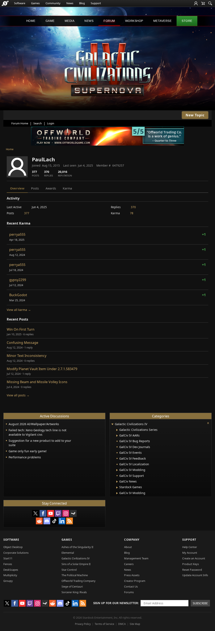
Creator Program (134, 581)
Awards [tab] (51, 188)
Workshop (134, 20)
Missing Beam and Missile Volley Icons (37, 382)
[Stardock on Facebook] (43, 513)
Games (35, 3)
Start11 (7, 558)
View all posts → (18, 395)
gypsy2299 (17, 279)
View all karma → (19, 310)
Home (30, 20)
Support (96, 3)
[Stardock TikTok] (54, 521)
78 (131, 213)
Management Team (136, 558)
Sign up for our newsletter (115, 603)
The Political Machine (75, 575)
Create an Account (193, 558)
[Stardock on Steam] (73, 513)
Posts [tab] (35, 188)
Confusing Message (22, 342)
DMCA (122, 624)
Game (50, 20)
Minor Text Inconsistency (26, 355)
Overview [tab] (17, 188)
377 (26, 213)
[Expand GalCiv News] (117, 482)
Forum (109, 20)
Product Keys (190, 564)
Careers (129, 564)
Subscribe (200, 603)
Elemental (68, 553)
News (69, 3)
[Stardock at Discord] (47, 521)
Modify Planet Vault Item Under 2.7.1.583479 (42, 369)
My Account (189, 553)
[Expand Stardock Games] (117, 487)
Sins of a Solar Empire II (76, 564)
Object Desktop (13, 547)
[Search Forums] (210, 3)
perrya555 (17, 234)
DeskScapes (10, 570)
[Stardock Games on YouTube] (50, 513)
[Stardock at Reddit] (39, 521)
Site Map (135, 624)
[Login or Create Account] (196, 3)
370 (133, 207)
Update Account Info (195, 575)
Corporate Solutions (16, 553)
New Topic (195, 115)
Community (53, 3)
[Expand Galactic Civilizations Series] (117, 430)
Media (70, 20)
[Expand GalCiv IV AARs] (117, 436)
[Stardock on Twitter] (35, 513)
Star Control (69, 570)
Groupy (8, 581)
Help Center (189, 547)
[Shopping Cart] (203, 3)
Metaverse (162, 20)
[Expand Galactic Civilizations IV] (112, 424)
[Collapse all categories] (208, 423)
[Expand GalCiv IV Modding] (117, 470)
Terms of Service (104, 624)
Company (131, 540)
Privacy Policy (83, 624)
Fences (7, 564)
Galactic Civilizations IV (76, 558)
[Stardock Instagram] (65, 513)
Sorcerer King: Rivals (74, 592)
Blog (82, 3)
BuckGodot (18, 295)
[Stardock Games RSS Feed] (69, 521)
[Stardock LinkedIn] (62, 521)
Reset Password (192, 570)
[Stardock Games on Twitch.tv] (58, 513)
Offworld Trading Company (79, 581)
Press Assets (131, 575)
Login (50, 123)
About (128, 547)
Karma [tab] (67, 188)
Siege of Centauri (72, 586)
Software (19, 3)
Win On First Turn (20, 329)
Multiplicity (10, 575)
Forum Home (19, 123)
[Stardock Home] (5, 3)
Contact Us (131, 586)
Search (37, 123)
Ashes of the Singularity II (77, 547)
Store (187, 20)
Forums (129, 592)
